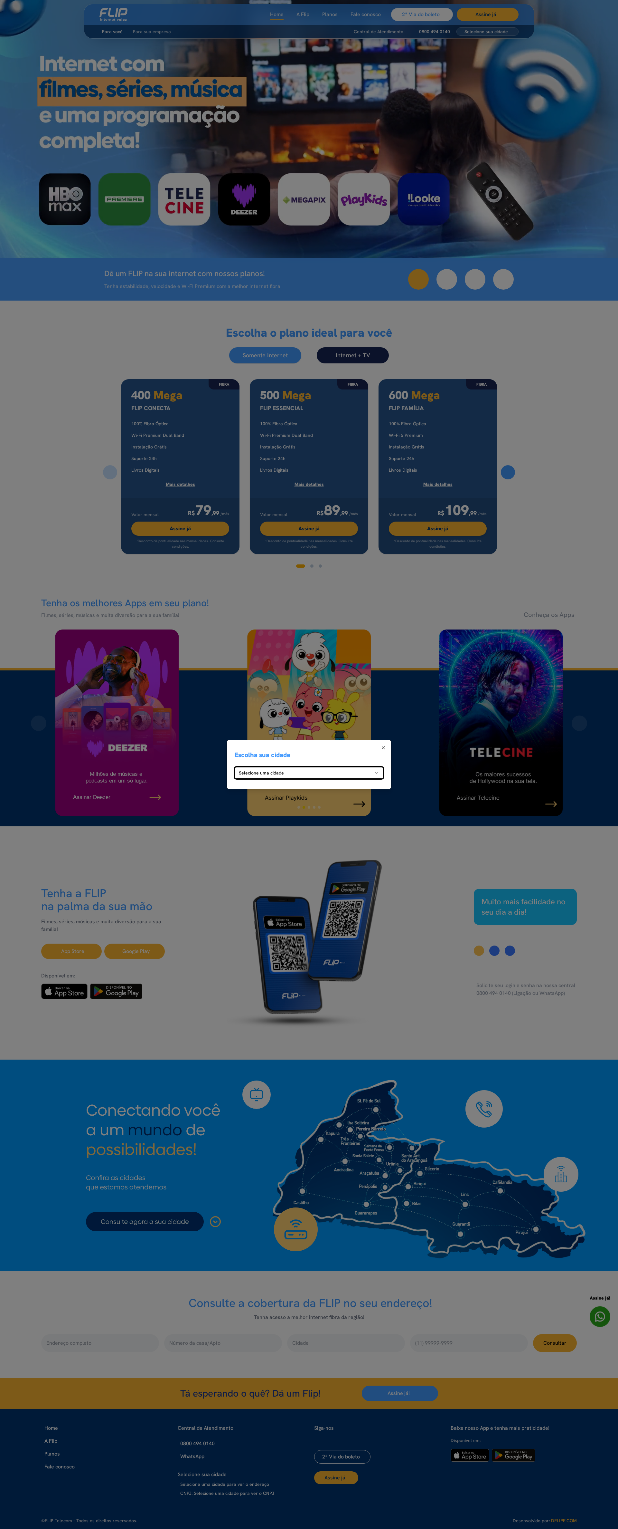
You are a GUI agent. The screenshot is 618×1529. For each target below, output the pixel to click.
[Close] (383, 747)
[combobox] (309, 773)
